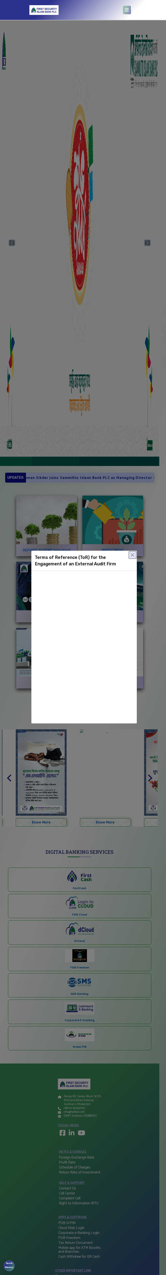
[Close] (132, 555)
